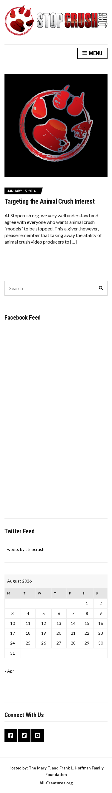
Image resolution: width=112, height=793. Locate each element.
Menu (95, 53)
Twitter (24, 735)
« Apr (9, 670)
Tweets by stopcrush (24, 549)
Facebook (10, 735)
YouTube (37, 735)
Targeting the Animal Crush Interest (49, 201)
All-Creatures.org (56, 782)
